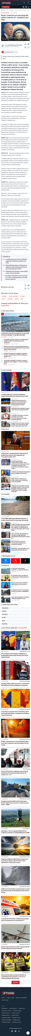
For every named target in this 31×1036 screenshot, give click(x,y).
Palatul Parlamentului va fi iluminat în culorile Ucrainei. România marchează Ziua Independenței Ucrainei (16, 267)
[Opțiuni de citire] (28, 1033)
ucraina (22, 296)
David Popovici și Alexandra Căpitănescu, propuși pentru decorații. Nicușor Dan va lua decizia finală (14, 655)
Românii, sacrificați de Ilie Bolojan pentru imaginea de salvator (20, 472)
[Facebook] (23, 7)
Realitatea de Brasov (16, 1017)
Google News (5, 305)
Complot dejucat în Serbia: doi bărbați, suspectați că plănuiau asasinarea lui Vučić (16, 261)
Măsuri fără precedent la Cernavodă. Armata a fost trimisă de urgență (18, 543)
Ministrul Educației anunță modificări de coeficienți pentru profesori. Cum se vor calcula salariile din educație (13, 976)
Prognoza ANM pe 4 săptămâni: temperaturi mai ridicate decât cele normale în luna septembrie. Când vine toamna (14, 860)
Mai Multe (15, 982)
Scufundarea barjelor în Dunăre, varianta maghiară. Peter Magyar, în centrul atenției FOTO (16, 362)
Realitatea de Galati (16, 1013)
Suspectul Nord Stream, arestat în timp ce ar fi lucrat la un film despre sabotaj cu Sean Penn (20, 424)
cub (22, 299)
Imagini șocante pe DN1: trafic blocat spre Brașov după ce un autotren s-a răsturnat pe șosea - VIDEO (15, 802)
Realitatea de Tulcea (15, 45)
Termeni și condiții (10, 997)
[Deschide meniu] (28, 3)
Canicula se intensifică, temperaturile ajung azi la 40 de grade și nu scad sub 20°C (14, 919)
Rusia (3, 299)
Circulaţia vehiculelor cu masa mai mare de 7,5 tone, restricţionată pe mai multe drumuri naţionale (16, 277)
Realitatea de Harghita (6, 1017)
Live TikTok (6, 7)
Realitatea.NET (5, 1008)
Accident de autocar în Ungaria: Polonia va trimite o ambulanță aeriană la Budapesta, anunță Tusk (15, 355)
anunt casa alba (13, 296)
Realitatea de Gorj (16, 1019)
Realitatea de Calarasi (6, 1022)
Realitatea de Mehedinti (6, 1019)
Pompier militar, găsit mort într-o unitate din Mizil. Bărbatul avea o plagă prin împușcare (15, 684)
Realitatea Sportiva (13, 1008)
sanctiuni (9, 299)
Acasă (4, 10)
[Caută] (24, 2)
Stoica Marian (26, 769)
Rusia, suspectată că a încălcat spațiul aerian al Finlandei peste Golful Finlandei (15, 947)
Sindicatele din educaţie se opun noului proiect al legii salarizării (17, 272)
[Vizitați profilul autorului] (2, 45)
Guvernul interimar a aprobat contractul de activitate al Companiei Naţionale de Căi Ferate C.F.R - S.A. (14, 773)
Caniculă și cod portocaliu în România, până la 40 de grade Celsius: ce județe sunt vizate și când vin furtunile (15, 713)
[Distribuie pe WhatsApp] (25, 47)
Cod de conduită (5, 1000)
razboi (16, 299)
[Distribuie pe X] (28, 47)
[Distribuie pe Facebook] (28, 44)
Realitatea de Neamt (6, 1013)
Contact (3, 997)
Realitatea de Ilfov (15, 1015)
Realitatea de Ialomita (16, 1022)
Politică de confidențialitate (21, 997)
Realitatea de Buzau (6, 1015)
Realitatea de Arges (17, 1010)
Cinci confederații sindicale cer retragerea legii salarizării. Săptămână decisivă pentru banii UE (20, 536)
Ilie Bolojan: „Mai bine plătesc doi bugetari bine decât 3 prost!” (20, 549)
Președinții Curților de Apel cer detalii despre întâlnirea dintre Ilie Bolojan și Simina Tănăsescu (16, 341)
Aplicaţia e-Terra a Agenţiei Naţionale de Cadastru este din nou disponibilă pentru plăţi (15, 832)
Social (5, 357)
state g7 (4, 296)
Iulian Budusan (26, 972)
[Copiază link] (25, 44)
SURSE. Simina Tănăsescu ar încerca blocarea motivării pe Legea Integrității (19, 480)
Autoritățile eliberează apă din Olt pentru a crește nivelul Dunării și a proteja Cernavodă (14, 519)
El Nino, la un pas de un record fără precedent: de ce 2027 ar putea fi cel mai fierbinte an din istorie (15, 743)
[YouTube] (26, 7)
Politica (5, 350)
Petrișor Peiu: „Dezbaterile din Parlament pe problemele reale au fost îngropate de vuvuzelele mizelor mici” (14, 455)
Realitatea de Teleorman (7, 1010)
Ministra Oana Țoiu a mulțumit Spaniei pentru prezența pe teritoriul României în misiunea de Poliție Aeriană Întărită (17, 348)
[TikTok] (29, 7)
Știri (7, 10)
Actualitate (11, 10)
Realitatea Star (22, 1008)
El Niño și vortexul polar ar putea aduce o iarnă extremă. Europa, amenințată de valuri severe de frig (15, 890)
